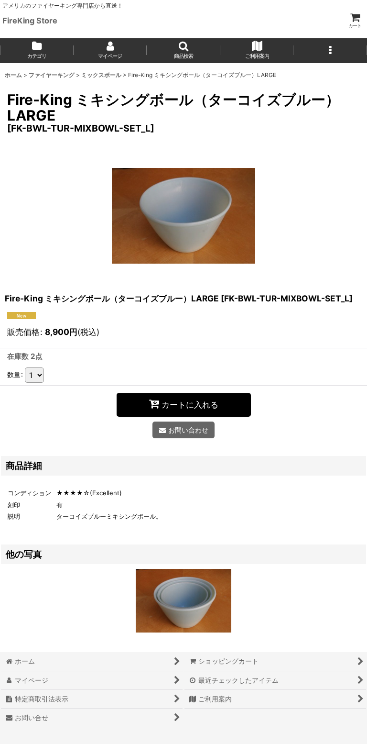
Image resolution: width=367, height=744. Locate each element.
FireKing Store (29, 20)
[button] (183, 50)
